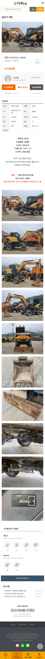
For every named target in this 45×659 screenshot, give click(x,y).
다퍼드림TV (17, 657)
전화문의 (9, 87)
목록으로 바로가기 (22, 578)
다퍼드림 (22, 3)
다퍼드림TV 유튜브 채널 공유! (14, 593)
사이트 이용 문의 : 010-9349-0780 (22, 632)
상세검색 (40, 9)
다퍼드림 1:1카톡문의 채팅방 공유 (15, 590)
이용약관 (32, 624)
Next (40, 37)
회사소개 (13, 624)
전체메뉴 (42, 3)
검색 (33, 9)
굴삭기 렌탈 (28, 657)
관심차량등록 (36, 87)
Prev (5, 37)
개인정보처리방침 (22, 624)
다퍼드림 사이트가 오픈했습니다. (15, 596)
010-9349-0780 (22, 610)
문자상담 (24, 87)
